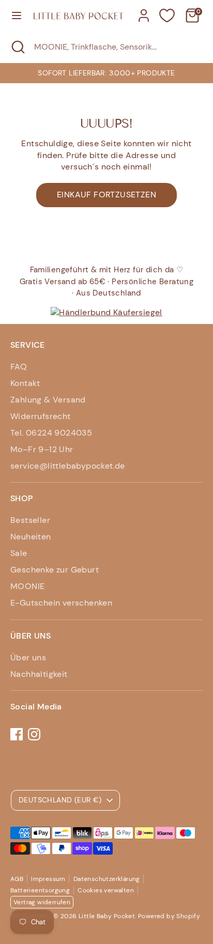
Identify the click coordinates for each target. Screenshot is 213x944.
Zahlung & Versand (48, 399)
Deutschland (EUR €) (60, 799)
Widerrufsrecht (40, 416)
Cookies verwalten (106, 890)
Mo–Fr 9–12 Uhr (41, 449)
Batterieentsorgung (40, 890)
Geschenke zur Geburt (54, 569)
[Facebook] (16, 734)
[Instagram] (34, 734)
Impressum (48, 879)
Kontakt (25, 383)
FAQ (18, 366)
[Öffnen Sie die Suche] (17, 47)
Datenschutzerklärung (106, 879)
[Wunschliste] (167, 15)
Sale (18, 553)
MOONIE (27, 586)
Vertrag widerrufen (41, 902)
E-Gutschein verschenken (61, 602)
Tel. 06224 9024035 (51, 432)
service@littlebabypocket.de (67, 465)
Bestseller (30, 520)
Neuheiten (30, 536)
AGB (16, 879)
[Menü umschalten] (16, 15)
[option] (106, 73)
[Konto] (143, 10)
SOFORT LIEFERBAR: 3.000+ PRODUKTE (106, 73)
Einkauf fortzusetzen (106, 194)
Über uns (28, 657)
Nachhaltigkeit (39, 674)
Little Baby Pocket (107, 916)
